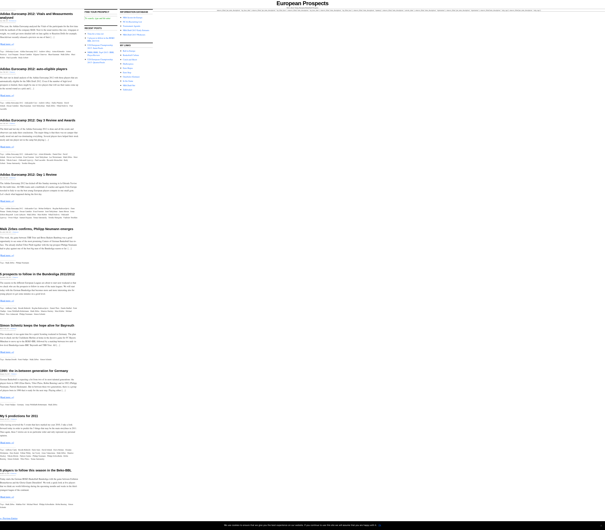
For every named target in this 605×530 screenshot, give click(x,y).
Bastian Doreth (11, 359)
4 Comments (12, 178)
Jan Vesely (36, 453)
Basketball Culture (131, 55)
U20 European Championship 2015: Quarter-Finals (100, 61)
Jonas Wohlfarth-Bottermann (18, 311)
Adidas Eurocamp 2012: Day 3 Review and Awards (37, 120)
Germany (20, 404)
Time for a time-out (95, 33)
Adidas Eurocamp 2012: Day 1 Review (28, 174)
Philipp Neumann (22, 262)
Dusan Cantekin (26, 54)
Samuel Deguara (26, 217)
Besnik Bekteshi (24, 308)
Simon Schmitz (39, 314)
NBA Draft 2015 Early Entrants (136, 30)
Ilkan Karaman (53, 54)
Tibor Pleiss (24, 459)
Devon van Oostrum (14, 157)
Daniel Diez (57, 154)
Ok (379, 525)
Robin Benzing (61, 504)
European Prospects (303, 3)
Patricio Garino (25, 456)
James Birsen (64, 211)
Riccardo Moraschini (54, 160)
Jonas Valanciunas (48, 453)
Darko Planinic (57, 102)
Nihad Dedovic (62, 105)
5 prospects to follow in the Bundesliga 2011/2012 (37, 274)
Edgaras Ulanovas (40, 54)
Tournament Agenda (131, 26)
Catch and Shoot (130, 59)
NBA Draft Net (129, 85)
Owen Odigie (13, 217)
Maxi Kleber (42, 214)
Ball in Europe (129, 50)
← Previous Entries (8, 518)
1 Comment (12, 72)
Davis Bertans (58, 449)
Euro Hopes (128, 68)
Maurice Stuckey (47, 311)
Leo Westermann (55, 157)
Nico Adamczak (12, 314)
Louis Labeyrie (20, 214)
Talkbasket (127, 89)
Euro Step (127, 72)
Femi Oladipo (23, 359)
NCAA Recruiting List (132, 21)
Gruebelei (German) (131, 76)
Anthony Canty (11, 308)
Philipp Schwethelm (54, 456)
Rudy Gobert (23, 57)
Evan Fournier (28, 157)
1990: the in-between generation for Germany (34, 371)
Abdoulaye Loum (11, 51)
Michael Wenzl (32, 504)
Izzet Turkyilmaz (38, 105)
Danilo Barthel (66, 308)
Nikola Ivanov (11, 160)
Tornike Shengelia (28, 163)
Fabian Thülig (25, 453)
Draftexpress (128, 63)
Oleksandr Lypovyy (26, 160)
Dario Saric (36, 449)
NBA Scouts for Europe (132, 17)
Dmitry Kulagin (12, 211)
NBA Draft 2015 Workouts (134, 34)
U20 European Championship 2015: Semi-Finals (100, 46)
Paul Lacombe (11, 57)
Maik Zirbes (65, 54)
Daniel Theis (54, 308)
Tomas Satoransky (13, 163)
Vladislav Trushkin (70, 217)
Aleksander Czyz (30, 102)
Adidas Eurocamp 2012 (28, 51)
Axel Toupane (13, 54)
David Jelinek (47, 449)
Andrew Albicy (45, 51)
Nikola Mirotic (12, 456)
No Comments (12, 21)
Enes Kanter (14, 453)
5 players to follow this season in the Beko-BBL (36, 470)
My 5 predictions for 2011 (19, 416)
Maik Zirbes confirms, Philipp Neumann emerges (36, 229)
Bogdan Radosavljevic (61, 208)
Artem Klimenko (58, 51)
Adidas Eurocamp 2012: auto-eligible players (33, 69)
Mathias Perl (20, 504)
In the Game (128, 81)
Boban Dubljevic (45, 208)
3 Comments (15, 232)
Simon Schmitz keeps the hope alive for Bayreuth (37, 325)
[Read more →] (7, 44)
